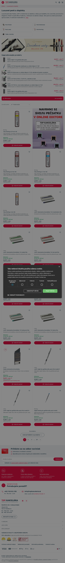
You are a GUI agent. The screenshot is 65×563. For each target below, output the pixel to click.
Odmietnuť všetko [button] (33, 291)
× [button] (59, 266)
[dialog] (32, 281)
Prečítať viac (42, 277)
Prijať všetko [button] (50, 291)
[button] (16, 295)
